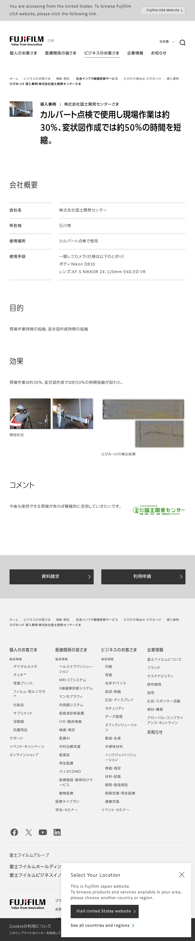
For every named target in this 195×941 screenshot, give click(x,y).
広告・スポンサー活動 (163, 701)
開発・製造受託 (116, 785)
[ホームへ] (27, 41)
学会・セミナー (66, 810)
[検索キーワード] (182, 43)
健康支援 (112, 801)
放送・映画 (113, 692)
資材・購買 (155, 709)
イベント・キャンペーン (27, 747)
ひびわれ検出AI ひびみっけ (142, 79)
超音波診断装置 (71, 713)
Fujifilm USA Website (163, 10)
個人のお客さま (23, 650)
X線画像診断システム (76, 688)
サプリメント (23, 713)
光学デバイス (115, 683)
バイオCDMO (70, 771)
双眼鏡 (18, 722)
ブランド (153, 668)
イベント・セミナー (115, 810)
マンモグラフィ (71, 697)
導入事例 (173, 79)
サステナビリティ (160, 676)
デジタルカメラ (25, 667)
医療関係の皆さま (71, 650)
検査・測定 (63, 79)
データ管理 (114, 717)
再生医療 (66, 763)
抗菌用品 (20, 730)
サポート (16, 738)
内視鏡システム (71, 705)
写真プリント (23, 683)
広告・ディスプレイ (119, 700)
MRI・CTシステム (72, 680)
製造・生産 (113, 738)
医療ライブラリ (67, 801)
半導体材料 (114, 747)
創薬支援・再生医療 (120, 793)
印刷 (108, 667)
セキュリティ (114, 708)
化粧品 (18, 705)
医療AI (64, 738)
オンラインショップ (24, 755)
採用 (150, 693)
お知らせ (155, 732)
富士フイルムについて (164, 659)
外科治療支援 (70, 747)
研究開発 (154, 684)
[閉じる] (181, 874)
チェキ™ (19, 675)
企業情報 (155, 650)
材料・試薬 (113, 776)
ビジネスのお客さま (37, 79)
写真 (108, 675)
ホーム (14, 79)
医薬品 (64, 755)
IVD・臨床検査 (70, 722)
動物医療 (66, 793)
